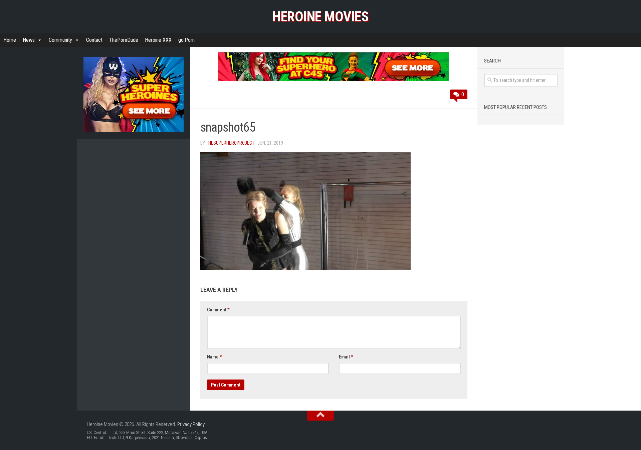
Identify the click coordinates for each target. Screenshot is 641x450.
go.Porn (186, 40)
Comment (218, 309)
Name (214, 356)
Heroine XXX (158, 40)
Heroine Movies (320, 16)
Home (9, 40)
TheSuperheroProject (230, 143)
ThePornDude (123, 40)
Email (346, 356)
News (29, 40)
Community (60, 40)
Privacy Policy (191, 424)
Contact (94, 40)
